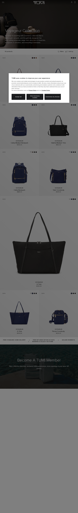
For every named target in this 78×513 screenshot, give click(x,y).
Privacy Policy (32, 90)
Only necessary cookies (35, 96)
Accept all (18, 96)
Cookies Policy (46, 90)
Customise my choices (53, 96)
